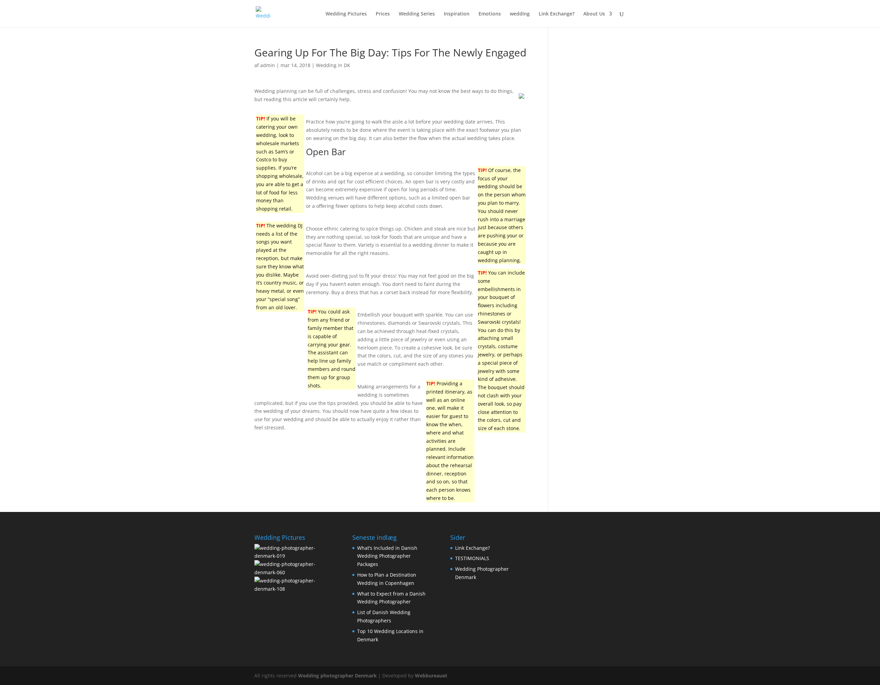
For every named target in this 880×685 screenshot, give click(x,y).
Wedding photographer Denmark (337, 675)
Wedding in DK (333, 65)
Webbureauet (431, 675)
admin (267, 65)
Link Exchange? (556, 14)
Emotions (489, 14)
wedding (520, 14)
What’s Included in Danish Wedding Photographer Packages (387, 556)
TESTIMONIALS (472, 558)
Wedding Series (417, 14)
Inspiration (457, 14)
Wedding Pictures (346, 14)
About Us (594, 14)
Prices (383, 14)
